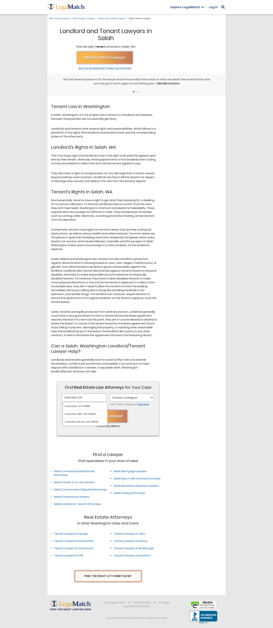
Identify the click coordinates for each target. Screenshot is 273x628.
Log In (213, 7)
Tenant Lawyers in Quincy (130, 541)
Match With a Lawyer (105, 57)
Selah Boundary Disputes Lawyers (136, 486)
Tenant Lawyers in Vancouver (73, 548)
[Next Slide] (220, 79)
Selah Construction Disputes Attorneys (80, 489)
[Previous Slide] (53, 79)
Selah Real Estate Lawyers (111, 18)
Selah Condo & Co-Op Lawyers (74, 482)
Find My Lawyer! (108, 416)
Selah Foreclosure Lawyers (72, 497)
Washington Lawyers (84, 18)
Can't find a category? (129, 404)
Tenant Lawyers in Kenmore (132, 555)
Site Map (164, 602)
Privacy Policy (141, 602)
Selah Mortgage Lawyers (130, 471)
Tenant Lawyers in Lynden (71, 534)
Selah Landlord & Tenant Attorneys (77, 504)
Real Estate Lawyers (59, 18)
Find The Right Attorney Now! (108, 576)
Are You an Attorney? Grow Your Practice (105, 68)
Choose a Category (124, 398)
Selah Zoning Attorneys (129, 493)
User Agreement (114, 602)
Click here (143, 404)
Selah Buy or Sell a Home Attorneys (137, 478)
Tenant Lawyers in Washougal (134, 548)
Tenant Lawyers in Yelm (129, 534)
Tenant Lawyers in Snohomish (73, 541)
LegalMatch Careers (136, 606)
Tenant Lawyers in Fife (68, 555)
